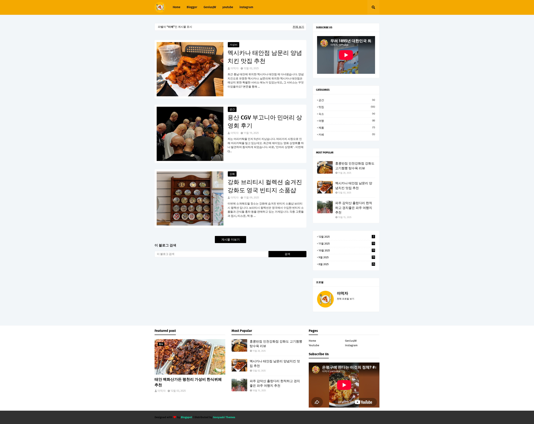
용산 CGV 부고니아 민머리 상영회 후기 (265, 121)
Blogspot (186, 417)
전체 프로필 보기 (345, 298)
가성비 (233, 44)
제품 (347, 127)
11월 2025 (346, 243)
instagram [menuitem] (246, 7)
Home (312, 340)
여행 (347, 120)
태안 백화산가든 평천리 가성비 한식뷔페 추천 (188, 382)
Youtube (314, 345)
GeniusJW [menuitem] (210, 7)
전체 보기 (298, 26)
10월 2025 (347, 250)
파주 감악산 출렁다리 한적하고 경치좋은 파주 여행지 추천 (353, 207)
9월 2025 (347, 257)
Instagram (351, 345)
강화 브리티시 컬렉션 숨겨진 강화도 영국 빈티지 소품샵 (265, 186)
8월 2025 (347, 264)
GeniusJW (351, 340)
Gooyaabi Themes (224, 417)
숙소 (347, 113)
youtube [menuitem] (227, 7)
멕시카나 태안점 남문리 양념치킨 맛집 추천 (265, 56)
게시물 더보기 (230, 239)
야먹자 (234, 68)
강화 (232, 174)
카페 (347, 134)
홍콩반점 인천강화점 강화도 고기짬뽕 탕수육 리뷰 (354, 166)
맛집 (347, 107)
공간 (232, 109)
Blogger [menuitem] (192, 7)
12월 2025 (346, 236)
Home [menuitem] (176, 7)
